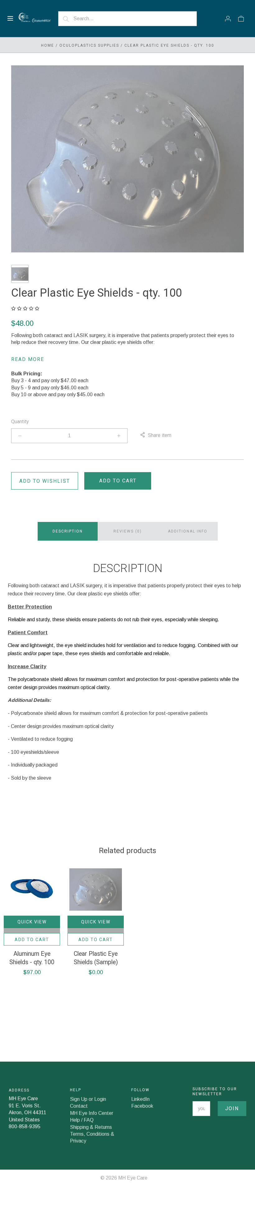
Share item (159, 435)
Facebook (142, 1106)
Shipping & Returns (91, 1127)
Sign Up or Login (88, 1099)
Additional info (187, 531)
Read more (27, 359)
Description (68, 531)
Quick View (32, 921)
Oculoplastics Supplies (89, 45)
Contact (79, 1106)
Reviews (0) (128, 531)
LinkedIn (140, 1099)
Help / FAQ (82, 1120)
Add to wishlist (44, 481)
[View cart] (241, 18)
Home (47, 45)
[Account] (228, 18)
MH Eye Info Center (91, 1113)
